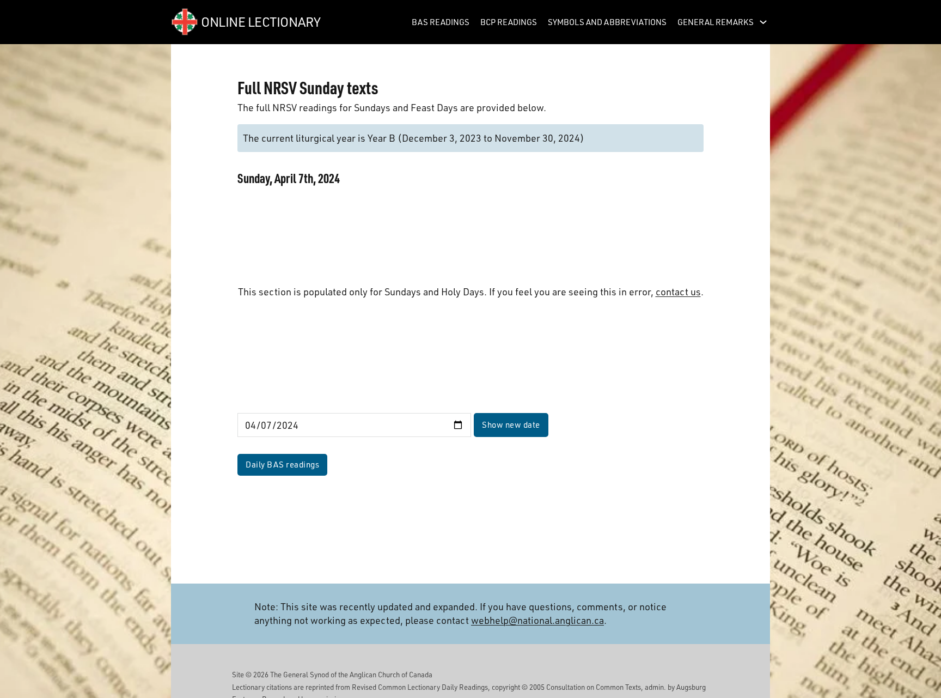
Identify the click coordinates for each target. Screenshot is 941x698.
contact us (678, 291)
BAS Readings (440, 21)
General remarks (715, 21)
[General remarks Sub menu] (763, 22)
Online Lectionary (261, 21)
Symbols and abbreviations (607, 21)
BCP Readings (508, 21)
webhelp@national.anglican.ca (537, 620)
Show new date (511, 424)
